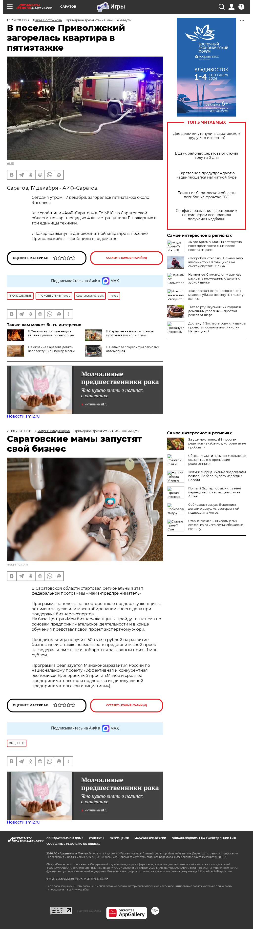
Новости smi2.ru (23, 416)
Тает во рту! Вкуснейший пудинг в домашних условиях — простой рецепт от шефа (214, 311)
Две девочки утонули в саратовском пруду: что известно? (206, 136)
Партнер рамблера (89, 910)
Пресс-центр (119, 838)
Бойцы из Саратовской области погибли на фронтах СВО (207, 195)
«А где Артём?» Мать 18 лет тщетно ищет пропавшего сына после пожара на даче (215, 246)
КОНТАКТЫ (96, 838)
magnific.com (17, 564)
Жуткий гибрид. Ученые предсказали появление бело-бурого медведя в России (217, 476)
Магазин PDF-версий (150, 838)
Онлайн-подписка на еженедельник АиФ (204, 838)
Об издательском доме (64, 838)
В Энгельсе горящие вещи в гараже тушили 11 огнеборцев (51, 333)
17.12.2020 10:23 (18, 20)
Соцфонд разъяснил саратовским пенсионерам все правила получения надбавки (206, 215)
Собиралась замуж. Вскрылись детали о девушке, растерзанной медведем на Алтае (213, 508)
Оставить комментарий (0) (126, 258)
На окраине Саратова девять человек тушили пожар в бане (51, 349)
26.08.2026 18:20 (19, 431)
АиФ (10, 163)
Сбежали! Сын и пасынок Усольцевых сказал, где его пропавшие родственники (217, 459)
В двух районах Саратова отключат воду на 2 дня (206, 155)
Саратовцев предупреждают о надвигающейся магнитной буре (206, 175)
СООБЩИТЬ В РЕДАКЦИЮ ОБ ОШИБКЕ (73, 844)
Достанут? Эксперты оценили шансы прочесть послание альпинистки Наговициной (217, 327)
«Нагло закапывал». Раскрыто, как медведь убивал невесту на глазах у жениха (216, 295)
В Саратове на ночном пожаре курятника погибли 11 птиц (129, 333)
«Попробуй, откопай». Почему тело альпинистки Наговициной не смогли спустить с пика (215, 262)
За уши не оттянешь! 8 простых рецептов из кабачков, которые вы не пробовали (217, 443)
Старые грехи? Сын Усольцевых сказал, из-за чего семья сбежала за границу (216, 525)
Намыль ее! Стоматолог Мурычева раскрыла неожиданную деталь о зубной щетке (214, 278)
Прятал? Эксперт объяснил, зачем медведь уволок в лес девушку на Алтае (214, 492)
